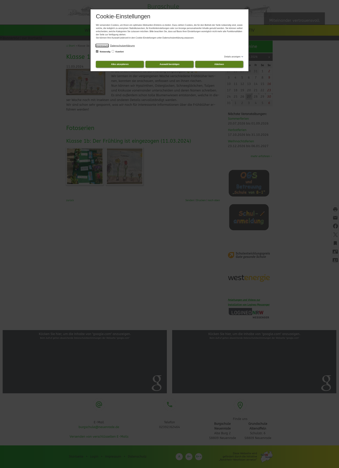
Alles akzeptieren (120, 64)
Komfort (119, 52)
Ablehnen (219, 64)
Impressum (102, 45)
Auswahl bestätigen (169, 64)
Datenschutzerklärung (122, 45)
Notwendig (105, 52)
